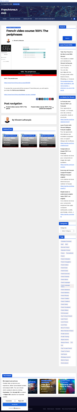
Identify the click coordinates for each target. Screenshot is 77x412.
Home (4, 18)
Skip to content (4, 1)
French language (65, 282)
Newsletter (28, 18)
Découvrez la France (46, 380)
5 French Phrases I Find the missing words (29, 382)
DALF (62, 244)
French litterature (65, 289)
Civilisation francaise (66, 241)
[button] (71, 19)
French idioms (64, 279)
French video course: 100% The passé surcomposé (41, 107)
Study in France (65, 342)
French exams (64, 270)
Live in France (64, 322)
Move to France (65, 327)
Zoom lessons (64, 363)
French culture (64, 264)
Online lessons (15, 18)
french (62, 256)
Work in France (65, 360)
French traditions (65, 301)
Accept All (14, 404)
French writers (64, 310)
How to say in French (66, 316)
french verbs (64, 304)
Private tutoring (65, 336)
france (62, 253)
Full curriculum (64, 313)
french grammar (65, 276)
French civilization (65, 259)
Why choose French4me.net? (45, 18)
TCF (72, 342)
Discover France (65, 247)
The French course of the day (13, 27)
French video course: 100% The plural (16, 107)
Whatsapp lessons (65, 357)
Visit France (64, 354)
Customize (9, 400)
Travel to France (65, 351)
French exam (64, 267)
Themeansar (29, 408)
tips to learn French (66, 348)
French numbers (65, 292)
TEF (62, 345)
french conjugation (66, 262)
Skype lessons (65, 339)
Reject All (21, 400)
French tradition (65, 298)
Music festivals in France (67, 330)
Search (62, 27)
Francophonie (69, 253)
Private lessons (65, 333)
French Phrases (65, 295)
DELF (66, 244)
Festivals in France (65, 250)
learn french (64, 319)
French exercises (65, 273)
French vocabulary (65, 307)
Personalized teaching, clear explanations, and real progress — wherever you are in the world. (67, 85)
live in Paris (64, 324)
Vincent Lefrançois (19, 40)
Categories (63, 228)
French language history (65, 286)
